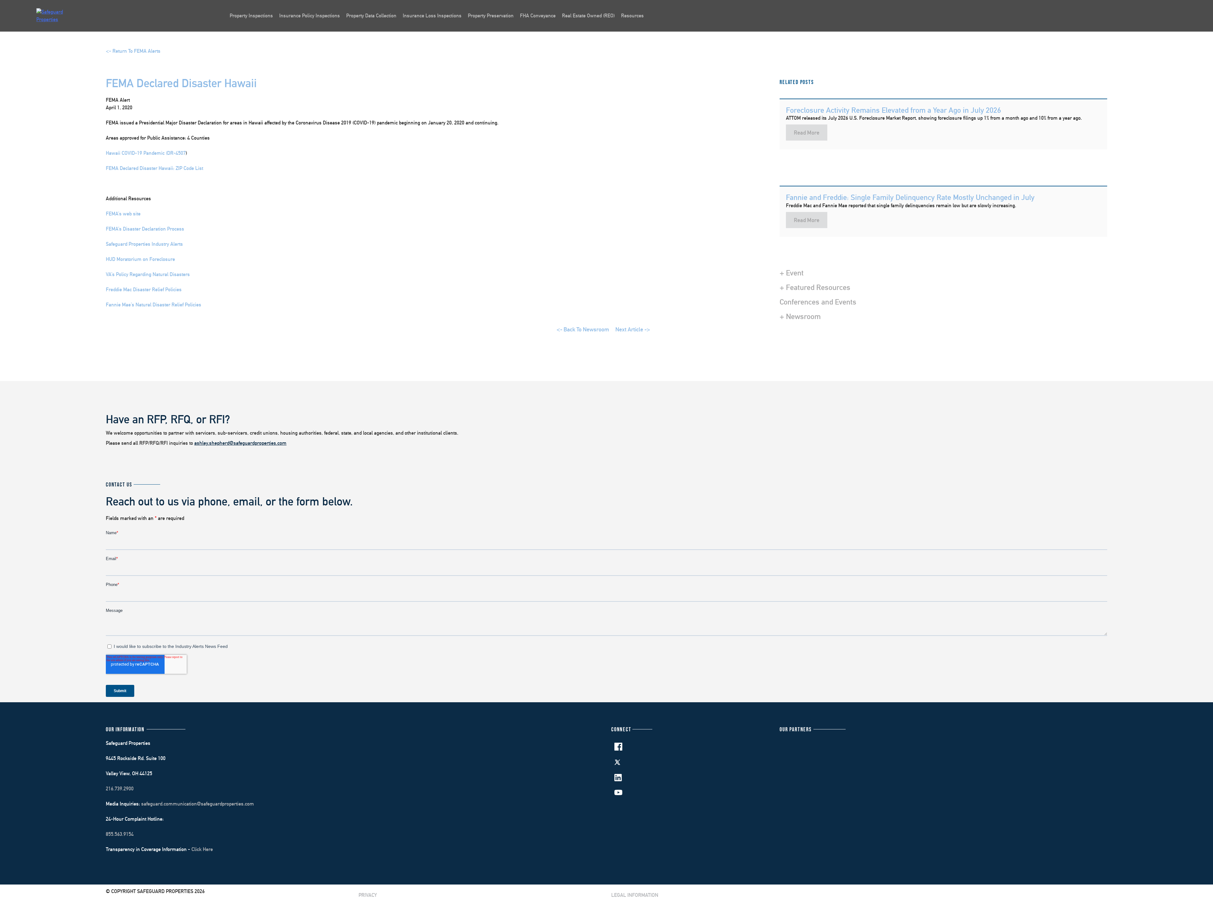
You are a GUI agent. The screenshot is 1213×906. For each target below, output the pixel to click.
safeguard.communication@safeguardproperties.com (197, 804)
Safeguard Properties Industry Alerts (144, 244)
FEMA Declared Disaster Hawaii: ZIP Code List (154, 168)
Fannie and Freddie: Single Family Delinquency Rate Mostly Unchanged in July (910, 197)
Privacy (368, 895)
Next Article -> (632, 329)
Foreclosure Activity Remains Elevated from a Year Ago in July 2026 (893, 110)
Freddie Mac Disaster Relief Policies (144, 290)
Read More (806, 132)
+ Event (792, 272)
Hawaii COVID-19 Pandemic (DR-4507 (146, 153)
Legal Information (634, 895)
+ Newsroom (800, 316)
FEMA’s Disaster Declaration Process (145, 229)
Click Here (202, 849)
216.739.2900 (120, 789)
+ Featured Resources (815, 287)
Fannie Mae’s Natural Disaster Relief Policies (153, 305)
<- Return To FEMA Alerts (133, 51)
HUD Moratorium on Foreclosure (140, 259)
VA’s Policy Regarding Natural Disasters (148, 274)
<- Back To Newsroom (583, 329)
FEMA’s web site (123, 214)
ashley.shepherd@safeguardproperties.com (240, 443)
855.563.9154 (120, 834)
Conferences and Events (818, 301)
